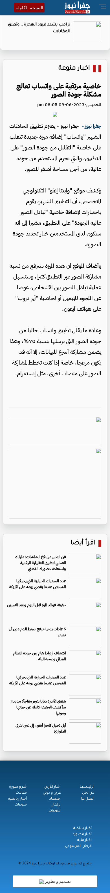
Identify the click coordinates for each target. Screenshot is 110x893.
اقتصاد (55, 799)
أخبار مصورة (82, 834)
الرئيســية (87, 787)
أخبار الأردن (52, 787)
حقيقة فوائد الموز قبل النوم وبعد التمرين (36, 605)
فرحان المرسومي (78, 846)
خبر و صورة (18, 787)
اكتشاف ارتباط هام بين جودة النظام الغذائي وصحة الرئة (39, 656)
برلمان (56, 805)
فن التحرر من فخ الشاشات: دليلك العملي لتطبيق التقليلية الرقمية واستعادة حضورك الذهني (40, 563)
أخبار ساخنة (82, 828)
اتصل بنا (87, 799)
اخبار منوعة (74, 68)
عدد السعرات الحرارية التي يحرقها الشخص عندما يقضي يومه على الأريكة (37, 584)
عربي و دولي (52, 793)
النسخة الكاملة (29, 7)
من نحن (88, 793)
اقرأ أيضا (83, 543)
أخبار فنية (84, 840)
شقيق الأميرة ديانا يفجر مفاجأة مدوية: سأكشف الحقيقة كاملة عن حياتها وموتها (38, 707)
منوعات (55, 811)
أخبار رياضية (17, 799)
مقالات (21, 793)
